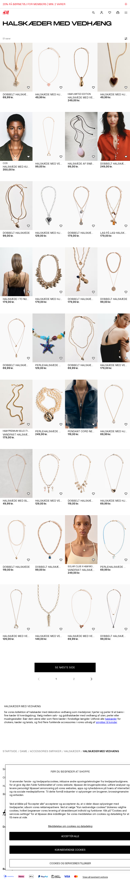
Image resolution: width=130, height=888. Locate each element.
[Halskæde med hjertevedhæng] (48, 67)
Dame (23, 751)
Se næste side (65, 667)
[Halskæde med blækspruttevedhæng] (16, 473)
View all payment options (95, 877)
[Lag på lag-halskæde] (114, 205)
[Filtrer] (125, 39)
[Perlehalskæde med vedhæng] (48, 337)
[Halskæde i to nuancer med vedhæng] (16, 271)
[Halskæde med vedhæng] (81, 67)
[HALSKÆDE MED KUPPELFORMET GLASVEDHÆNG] (16, 136)
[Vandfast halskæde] (81, 539)
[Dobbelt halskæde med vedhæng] (16, 67)
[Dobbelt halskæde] (16, 205)
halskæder (111, 718)
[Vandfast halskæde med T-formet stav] (16, 404)
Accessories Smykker (45, 751)
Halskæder (72, 751)
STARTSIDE (10, 751)
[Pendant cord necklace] (81, 404)
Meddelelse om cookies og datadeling (70, 826)
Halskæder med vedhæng (101, 751)
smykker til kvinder (106, 722)
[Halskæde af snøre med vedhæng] (81, 136)
